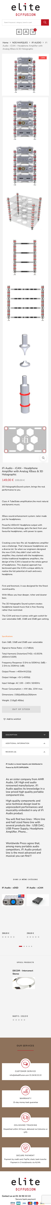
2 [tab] (24, 946)
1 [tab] (20, 946)
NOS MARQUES (20, 42)
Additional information (17, 743)
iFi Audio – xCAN (35, 887)
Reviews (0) (11, 752)
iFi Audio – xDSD (10, 887)
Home (5, 42)
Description (11, 735)
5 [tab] (31, 946)
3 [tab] (26, 946)
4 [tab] (29, 946)
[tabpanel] (13, 913)
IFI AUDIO (36, 42)
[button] (43, 458)
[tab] (25, 734)
